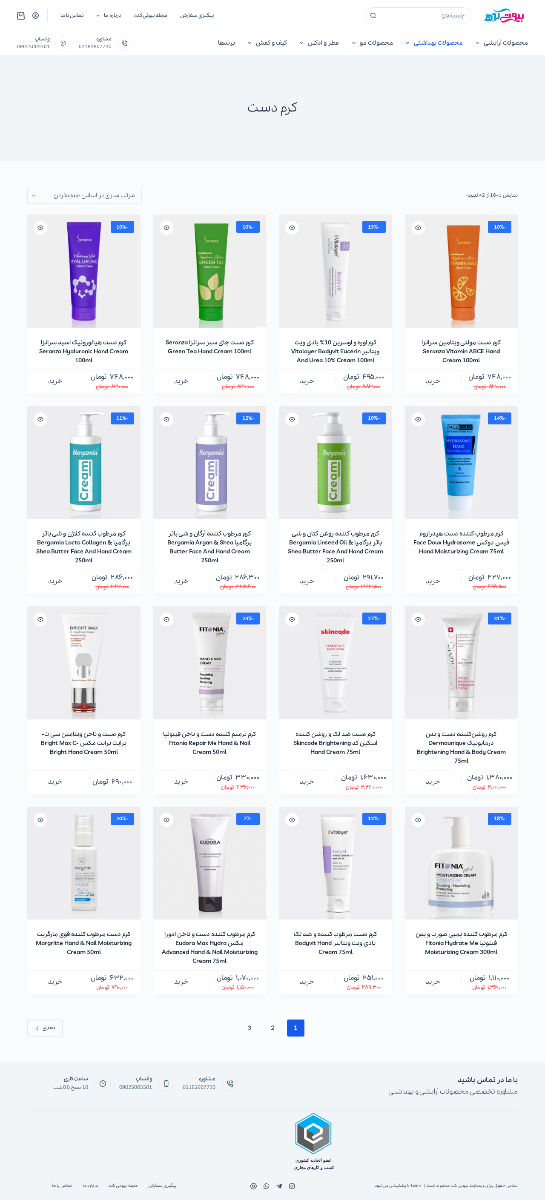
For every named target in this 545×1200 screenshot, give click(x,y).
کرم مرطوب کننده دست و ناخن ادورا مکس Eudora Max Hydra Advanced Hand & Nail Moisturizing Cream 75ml (210, 947)
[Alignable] (253, 1186)
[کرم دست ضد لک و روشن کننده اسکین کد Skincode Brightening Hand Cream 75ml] (335, 662)
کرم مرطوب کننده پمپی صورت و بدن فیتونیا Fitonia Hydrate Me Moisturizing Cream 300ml (461, 943)
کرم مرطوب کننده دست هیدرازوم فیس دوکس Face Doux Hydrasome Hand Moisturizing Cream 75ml (461, 543)
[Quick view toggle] (418, 228)
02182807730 (95, 46)
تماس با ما (71, 15)
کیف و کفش (271, 43)
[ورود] (35, 15)
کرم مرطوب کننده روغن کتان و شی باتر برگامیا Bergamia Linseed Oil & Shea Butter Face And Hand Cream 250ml (335, 547)
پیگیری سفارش (197, 15)
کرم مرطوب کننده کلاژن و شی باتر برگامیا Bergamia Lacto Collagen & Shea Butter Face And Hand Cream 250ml (84, 547)
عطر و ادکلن (323, 43)
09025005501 (33, 46)
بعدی (49, 1027)
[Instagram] (266, 1186)
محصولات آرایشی (506, 43)
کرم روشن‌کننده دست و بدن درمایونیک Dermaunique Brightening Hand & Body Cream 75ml (461, 747)
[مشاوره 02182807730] (125, 43)
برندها (226, 43)
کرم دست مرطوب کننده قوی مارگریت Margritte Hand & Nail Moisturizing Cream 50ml (84, 943)
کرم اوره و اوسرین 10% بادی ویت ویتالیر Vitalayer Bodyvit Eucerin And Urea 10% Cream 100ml (335, 351)
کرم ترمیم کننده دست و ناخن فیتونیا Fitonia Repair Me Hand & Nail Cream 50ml (209, 743)
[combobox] (426, 15)
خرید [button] (433, 381)
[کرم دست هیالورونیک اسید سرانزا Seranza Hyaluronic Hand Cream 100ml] (84, 271)
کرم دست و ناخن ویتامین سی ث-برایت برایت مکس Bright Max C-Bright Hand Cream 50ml (83, 743)
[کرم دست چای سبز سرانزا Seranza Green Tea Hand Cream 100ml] (210, 271)
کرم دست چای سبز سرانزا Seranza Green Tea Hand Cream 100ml (210, 347)
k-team (414, 1186)
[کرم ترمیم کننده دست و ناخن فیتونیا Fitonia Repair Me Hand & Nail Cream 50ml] (210, 662)
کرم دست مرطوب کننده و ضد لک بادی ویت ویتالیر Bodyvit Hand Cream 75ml (335, 943)
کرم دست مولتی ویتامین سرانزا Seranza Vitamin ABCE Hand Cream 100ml (461, 351)
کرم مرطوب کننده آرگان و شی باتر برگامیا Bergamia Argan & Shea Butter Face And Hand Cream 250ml (209, 547)
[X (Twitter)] (279, 1186)
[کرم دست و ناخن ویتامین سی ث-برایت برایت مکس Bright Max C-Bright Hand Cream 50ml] (84, 662)
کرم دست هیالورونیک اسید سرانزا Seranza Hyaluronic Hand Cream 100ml (83, 351)
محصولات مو (376, 43)
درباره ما (112, 15)
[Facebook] (292, 1186)
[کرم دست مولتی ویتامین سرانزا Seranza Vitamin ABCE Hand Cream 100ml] (461, 271)
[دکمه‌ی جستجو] (373, 16)
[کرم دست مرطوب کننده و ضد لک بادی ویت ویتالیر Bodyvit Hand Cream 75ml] (335, 863)
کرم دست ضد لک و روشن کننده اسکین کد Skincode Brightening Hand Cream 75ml (335, 743)
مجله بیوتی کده (150, 15)
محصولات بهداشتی (438, 43)
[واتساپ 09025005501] (63, 43)
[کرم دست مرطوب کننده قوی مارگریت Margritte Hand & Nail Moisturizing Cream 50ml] (84, 863)
